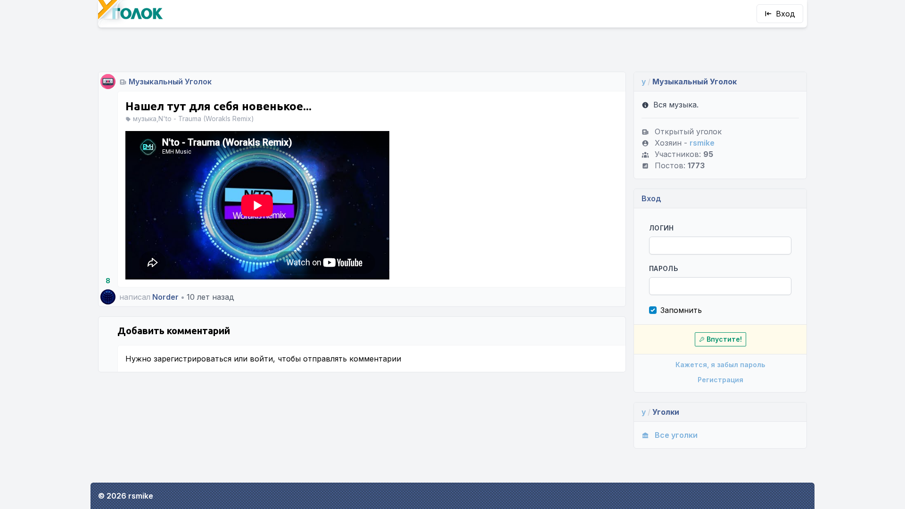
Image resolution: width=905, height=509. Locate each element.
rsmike (702, 143)
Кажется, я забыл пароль (720, 365)
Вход (785, 13)
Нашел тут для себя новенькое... (218, 106)
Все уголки (676, 435)
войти (261, 358)
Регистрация (720, 380)
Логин (661, 228)
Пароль (663, 268)
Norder (165, 297)
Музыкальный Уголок (170, 81)
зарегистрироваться (192, 358)
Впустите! (724, 339)
